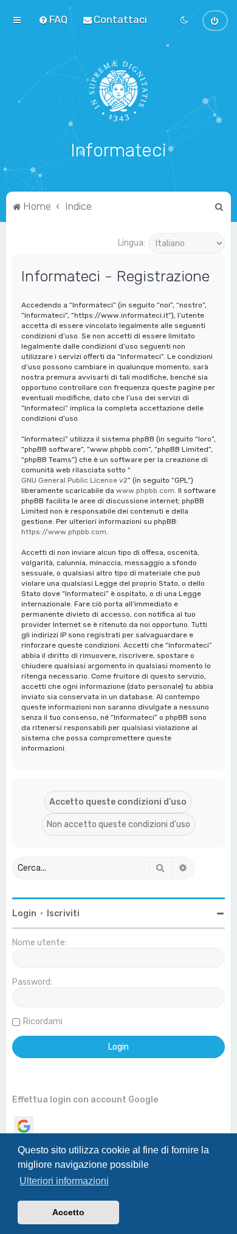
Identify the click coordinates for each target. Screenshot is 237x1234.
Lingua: (131, 243)
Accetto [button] (68, 1212)
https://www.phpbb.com (63, 532)
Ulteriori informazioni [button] (64, 1181)
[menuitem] (52, 19)
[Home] (118, 91)
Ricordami (43, 1021)
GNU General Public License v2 (74, 480)
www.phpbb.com (145, 490)
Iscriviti (63, 913)
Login (24, 913)
